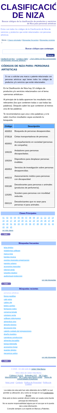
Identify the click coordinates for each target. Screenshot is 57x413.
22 (30, 221)
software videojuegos (12, 318)
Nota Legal (9, 383)
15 (3, 221)
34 (22, 224)
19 (19, 221)
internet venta (9, 270)
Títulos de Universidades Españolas (34, 378)
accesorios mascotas (12, 266)
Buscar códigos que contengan (39, 48)
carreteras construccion (13, 337)
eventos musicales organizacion (16, 260)
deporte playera (10, 325)
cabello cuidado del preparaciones (17, 331)
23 (34, 221)
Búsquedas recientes (47, 40)
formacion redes (10, 309)
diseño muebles (10, 334)
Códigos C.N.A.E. (16, 376)
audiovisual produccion (13, 276)
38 (38, 224)
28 (53, 221)
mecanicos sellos (11, 353)
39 (41, 224)
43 (3, 227)
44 (7, 227)
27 (49, 221)
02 (7, 218)
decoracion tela (10, 328)
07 (26, 218)
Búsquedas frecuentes (31, 40)
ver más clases (7, 230)
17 (11, 221)
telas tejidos (8, 248)
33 (19, 224)
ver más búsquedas (49, 280)
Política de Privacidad (33, 383)
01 (3, 218)
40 (45, 224)
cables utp (8, 302)
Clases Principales (27, 213)
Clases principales (14, 40)
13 (49, 218)
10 (38, 218)
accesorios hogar (11, 347)
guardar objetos (10, 350)
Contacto (19, 383)
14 (53, 218)
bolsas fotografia (10, 344)
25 (41, 221)
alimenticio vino (10, 322)
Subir (5, 234)
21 (26, 221)
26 (45, 221)
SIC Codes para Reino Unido (30, 377)
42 (53, 224)
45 (11, 227)
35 (26, 224)
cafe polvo (8, 299)
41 (49, 224)
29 (3, 224)
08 (30, 218)
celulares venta (10, 315)
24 (38, 221)
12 (45, 218)
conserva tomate (10, 312)
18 (15, 221)
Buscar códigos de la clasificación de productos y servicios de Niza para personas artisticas (29, 22)
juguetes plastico (10, 273)
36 (30, 224)
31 (11, 224)
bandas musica (10, 257)
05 (19, 218)
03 (11, 218)
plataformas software (12, 251)
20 (22, 221)
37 (34, 224)
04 (15, 218)
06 (22, 218)
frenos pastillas (10, 296)
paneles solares (10, 263)
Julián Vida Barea (38, 369)
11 (41, 218)
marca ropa (8, 254)
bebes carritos (9, 306)
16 (7, 221)
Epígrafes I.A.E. (31, 376)
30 (7, 224)
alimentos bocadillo (11, 341)
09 (34, 218)
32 (15, 224)
